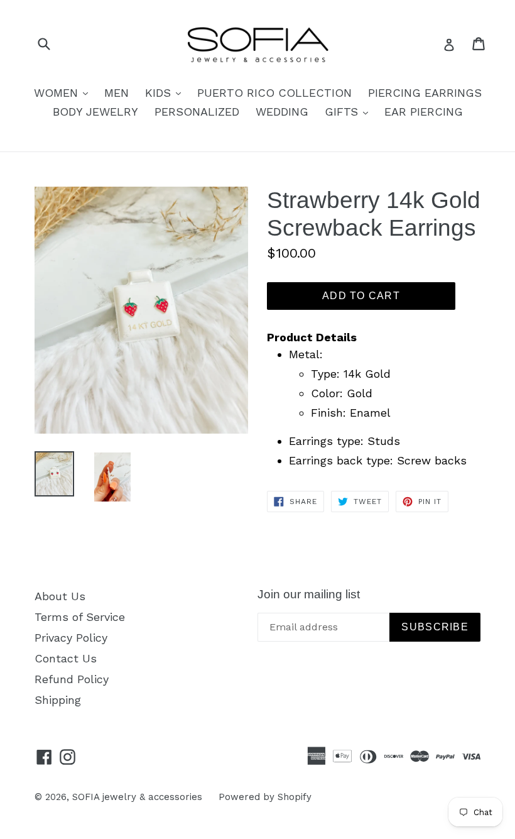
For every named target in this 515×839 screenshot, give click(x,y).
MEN (116, 92)
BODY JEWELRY (95, 111)
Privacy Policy (71, 637)
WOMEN (64, 92)
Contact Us (66, 658)
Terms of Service (80, 616)
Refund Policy (72, 679)
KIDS (166, 92)
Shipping (58, 699)
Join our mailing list (309, 594)
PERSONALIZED (196, 111)
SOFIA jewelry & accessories (137, 797)
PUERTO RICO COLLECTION (274, 92)
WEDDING (282, 111)
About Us (60, 596)
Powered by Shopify (265, 797)
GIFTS (349, 111)
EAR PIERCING (423, 111)
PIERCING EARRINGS (425, 92)
